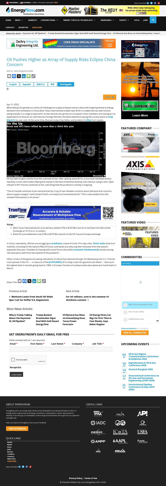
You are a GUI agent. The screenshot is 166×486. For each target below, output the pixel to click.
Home (8, 20)
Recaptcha (15, 367)
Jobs (145, 20)
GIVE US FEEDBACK (17, 428)
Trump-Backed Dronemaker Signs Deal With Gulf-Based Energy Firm (74, 33)
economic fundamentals (86, 249)
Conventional (48, 20)
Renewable (106, 20)
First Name (37, 343)
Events (122, 20)
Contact (10, 27)
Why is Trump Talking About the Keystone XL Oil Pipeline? (20, 318)
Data (136, 20)
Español (27, 84)
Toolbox (10, 454)
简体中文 (41, 84)
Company (78, 343)
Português (65, 84)
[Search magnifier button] (153, 20)
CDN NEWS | (14, 2)
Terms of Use (90, 478)
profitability (55, 262)
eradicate (57, 243)
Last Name (58, 343)
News (17, 20)
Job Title (98, 343)
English (13, 84)
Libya (89, 120)
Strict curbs (99, 243)
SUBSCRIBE (37, 27)
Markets (32, 20)
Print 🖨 (109, 97)
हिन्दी (52, 84)
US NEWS (27, 2)
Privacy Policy (75, 478)
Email (13, 343)
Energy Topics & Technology (78, 20)
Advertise (23, 27)
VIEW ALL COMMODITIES (135, 332)
